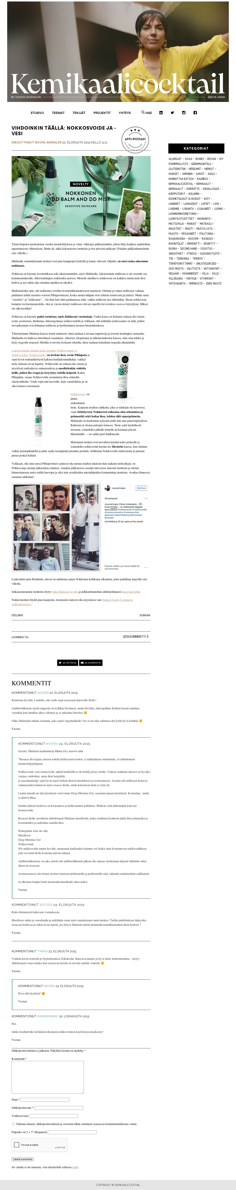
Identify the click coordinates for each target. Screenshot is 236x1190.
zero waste (213, 283)
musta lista (205, 228)
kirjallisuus (211, 189)
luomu (218, 208)
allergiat (175, 159)
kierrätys (193, 189)
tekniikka (182, 258)
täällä (75, 1167)
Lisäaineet (204, 208)
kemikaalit (176, 189)
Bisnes (200, 159)
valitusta (193, 268)
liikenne (174, 208)
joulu (211, 174)
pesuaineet (189, 233)
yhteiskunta (177, 283)
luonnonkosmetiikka (183, 213)
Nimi (16, 1099)
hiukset (174, 174)
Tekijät (79, 113)
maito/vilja (176, 223)
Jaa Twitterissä (69, 662)
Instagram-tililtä (131, 592)
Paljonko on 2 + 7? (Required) (29, 1132)
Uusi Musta (176, 268)
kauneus (202, 179)
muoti (189, 228)
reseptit (210, 243)
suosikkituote (210, 253)
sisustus (206, 248)
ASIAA (188, 159)
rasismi (193, 238)
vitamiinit (207, 278)
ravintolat (176, 243)
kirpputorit (177, 194)
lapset (205, 203)
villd (215, 273)
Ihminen (187, 174)
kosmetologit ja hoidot (185, 198)
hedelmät (195, 169)
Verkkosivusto (20, 1116)
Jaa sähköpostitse (93, 662)
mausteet (175, 228)
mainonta (204, 218)
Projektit (102, 113)
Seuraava (145, 615)
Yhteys (125, 113)
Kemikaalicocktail (181, 184)
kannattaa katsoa (181, 179)
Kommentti (19, 1059)
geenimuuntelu (201, 164)
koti (207, 198)
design (211, 159)
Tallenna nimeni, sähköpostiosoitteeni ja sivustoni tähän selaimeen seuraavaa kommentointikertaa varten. (76, 1124)
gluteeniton (177, 169)
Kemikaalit (203, 184)
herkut (209, 169)
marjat (192, 223)
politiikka (206, 233)
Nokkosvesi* (78, 394)
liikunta (188, 208)
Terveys (197, 258)
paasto (173, 233)
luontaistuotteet (181, 218)
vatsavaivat (212, 268)
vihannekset (190, 273)
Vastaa (16, 729)
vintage (191, 278)
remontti (193, 243)
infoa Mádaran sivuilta (65, 592)
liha (216, 203)
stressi (192, 253)
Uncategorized (206, 263)
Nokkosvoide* (37, 355)
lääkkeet (174, 203)
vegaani (174, 273)
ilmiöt (200, 174)
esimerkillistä (178, 164)
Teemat (58, 113)
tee (171, 258)
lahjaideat (191, 203)
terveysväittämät (181, 263)
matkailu (206, 223)
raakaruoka (177, 238)
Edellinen (17, 615)
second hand (188, 248)
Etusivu (37, 113)
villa (205, 273)
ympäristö (196, 283)
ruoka (173, 248)
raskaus (207, 238)
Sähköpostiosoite (23, 1107)
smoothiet (176, 253)
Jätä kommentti (134, 636)
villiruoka (176, 278)
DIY (221, 159)
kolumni (194, 194)
